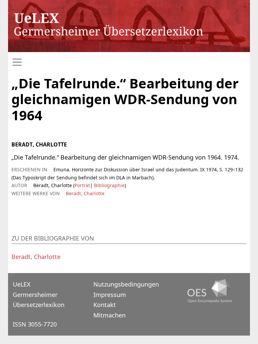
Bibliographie (109, 185)
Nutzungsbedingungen (126, 284)
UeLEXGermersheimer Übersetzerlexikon (38, 294)
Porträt (82, 185)
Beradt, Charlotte (85, 193)
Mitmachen (109, 315)
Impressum (109, 295)
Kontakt (104, 305)
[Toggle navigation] (129, 62)
